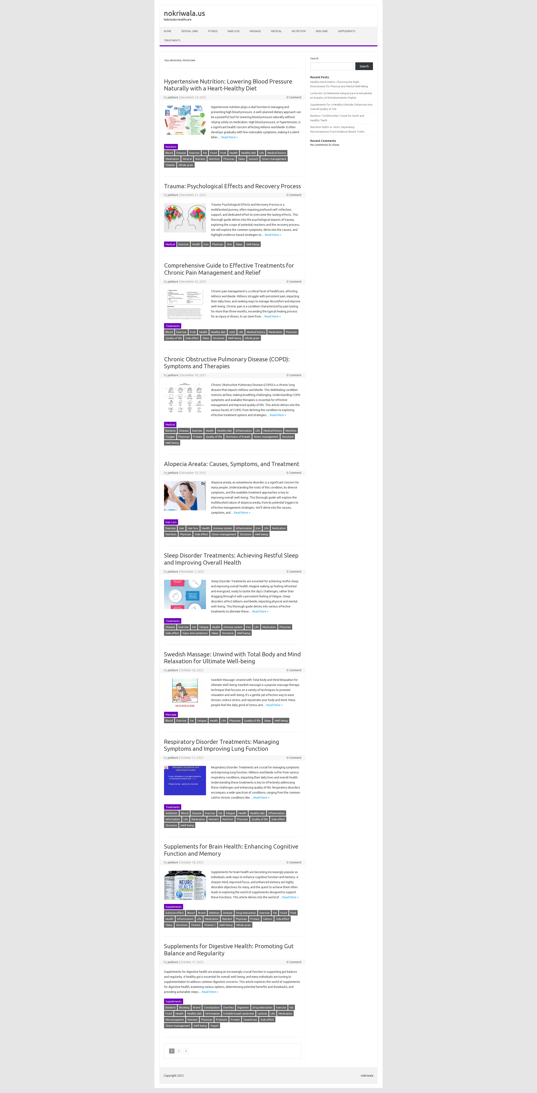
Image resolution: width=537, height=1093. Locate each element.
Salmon (267, 918)
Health (234, 152)
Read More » (230, 137)
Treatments (172, 40)
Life (261, 152)
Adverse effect (175, 912)
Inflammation (244, 430)
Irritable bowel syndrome (238, 1013)
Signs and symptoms (195, 633)
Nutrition (299, 31)
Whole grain (186, 164)
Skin (229, 244)
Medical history (276, 152)
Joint (232, 331)
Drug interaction (246, 912)
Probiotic (221, 1019)
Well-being (252, 244)
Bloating (184, 1007)
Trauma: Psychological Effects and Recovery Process (232, 186)
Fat (205, 152)
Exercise (194, 152)
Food (213, 152)
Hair (181, 528)
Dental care (189, 31)
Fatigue (204, 627)
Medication (172, 158)
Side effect (192, 338)
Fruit (223, 152)
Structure (218, 338)
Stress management (274, 158)
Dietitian (214, 912)
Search (314, 58)
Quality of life (174, 338)
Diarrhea (228, 1007)
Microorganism (175, 1019)
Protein (197, 436)
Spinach (253, 158)
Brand (202, 912)
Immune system (222, 528)
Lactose (262, 1013)
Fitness (213, 31)
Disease (181, 152)
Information (173, 819)
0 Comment (294, 97)
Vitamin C (210, 924)
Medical (276, 31)
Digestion (243, 1007)
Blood (169, 152)
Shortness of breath (238, 436)
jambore (173, 97)
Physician (229, 158)
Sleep (241, 158)
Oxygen (170, 436)
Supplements (346, 31)
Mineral (187, 158)
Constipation (212, 1007)
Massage (255, 31)
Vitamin (170, 164)
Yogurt (214, 1025)
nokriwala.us (184, 13)
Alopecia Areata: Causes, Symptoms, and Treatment (231, 464)
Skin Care (322, 31)
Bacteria (171, 430)
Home (167, 31)
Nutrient (200, 158)
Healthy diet (248, 152)
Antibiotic (171, 813)
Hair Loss (234, 31)
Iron (206, 244)
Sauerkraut (250, 1019)
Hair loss (193, 528)
